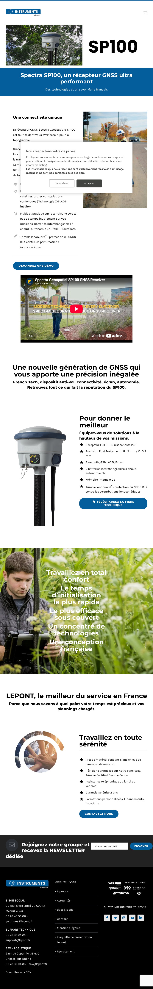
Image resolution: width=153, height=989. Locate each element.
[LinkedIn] (141, 918)
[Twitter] (115, 918)
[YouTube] (132, 918)
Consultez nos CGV (18, 972)
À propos (63, 891)
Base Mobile (65, 909)
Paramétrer (62, 183)
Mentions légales (68, 928)
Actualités (64, 900)
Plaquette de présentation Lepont (74, 939)
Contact (62, 919)
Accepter (89, 183)
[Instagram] (124, 918)
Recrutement (66, 951)
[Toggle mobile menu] (145, 13)
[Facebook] (107, 918)
